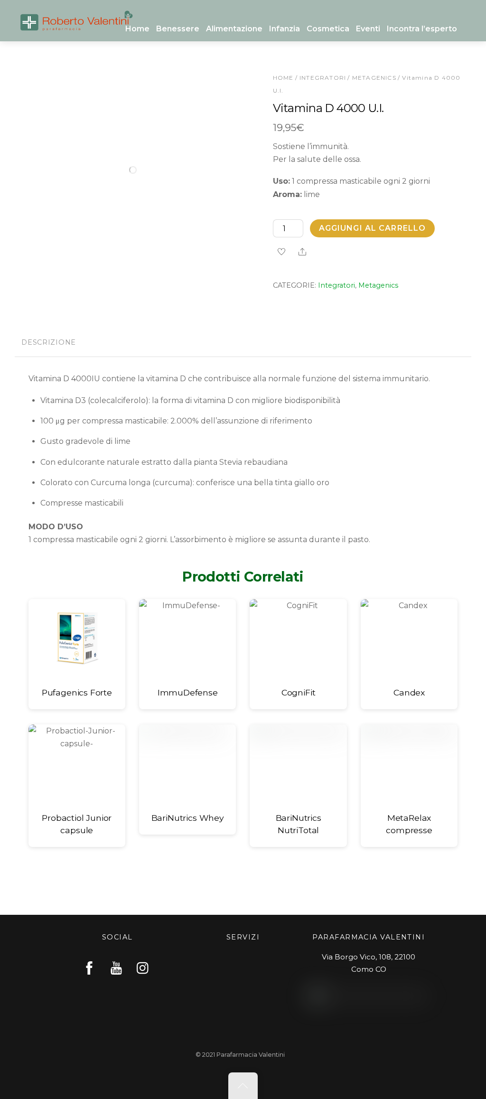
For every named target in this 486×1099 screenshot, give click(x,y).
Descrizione (48, 342)
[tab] (49, 343)
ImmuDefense (188, 692)
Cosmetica (328, 28)
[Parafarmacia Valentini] (76, 19)
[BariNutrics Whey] (187, 763)
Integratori (322, 77)
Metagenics (374, 77)
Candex (409, 692)
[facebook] (89, 967)
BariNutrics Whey (187, 818)
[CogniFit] (298, 638)
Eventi (368, 28)
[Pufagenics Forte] (76, 638)
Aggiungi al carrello (372, 228)
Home (137, 28)
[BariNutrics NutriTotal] (298, 763)
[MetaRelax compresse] (409, 763)
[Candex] (409, 638)
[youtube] (116, 967)
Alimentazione (234, 28)
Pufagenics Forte (77, 692)
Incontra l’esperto (422, 28)
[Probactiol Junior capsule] (76, 763)
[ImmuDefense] (187, 638)
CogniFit (298, 692)
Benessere (177, 28)
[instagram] (143, 967)
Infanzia (284, 28)
